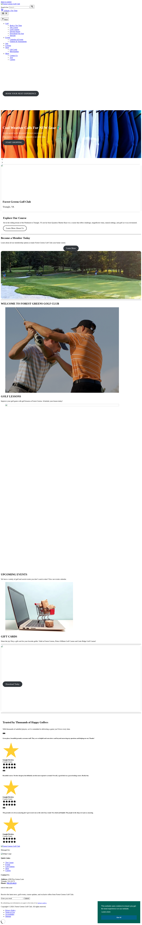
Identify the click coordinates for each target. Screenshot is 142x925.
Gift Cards (13, 49)
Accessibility (9, 914)
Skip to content (6, 2)
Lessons (8, 45)
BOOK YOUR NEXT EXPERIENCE (21, 93)
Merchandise (14, 51)
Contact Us (14, 55)
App (11, 58)
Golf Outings (10, 867)
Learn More (71, 248)
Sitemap (8, 916)
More (7, 53)
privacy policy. (42, 903)
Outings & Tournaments (18, 41)
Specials (13, 35)
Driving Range (15, 31)
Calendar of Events (16, 39)
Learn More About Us (15, 228)
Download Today (12, 684)
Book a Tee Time (11, 11)
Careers (12, 60)
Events (7, 37)
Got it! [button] (119, 917)
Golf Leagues (14, 29)
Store (7, 47)
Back (5, 18)
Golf (7, 23)
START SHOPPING (14, 142)
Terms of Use (10, 912)
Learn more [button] (106, 912)
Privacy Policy (10, 910)
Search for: (5, 7)
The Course (14, 27)
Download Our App (17, 33)
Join (6, 43)
